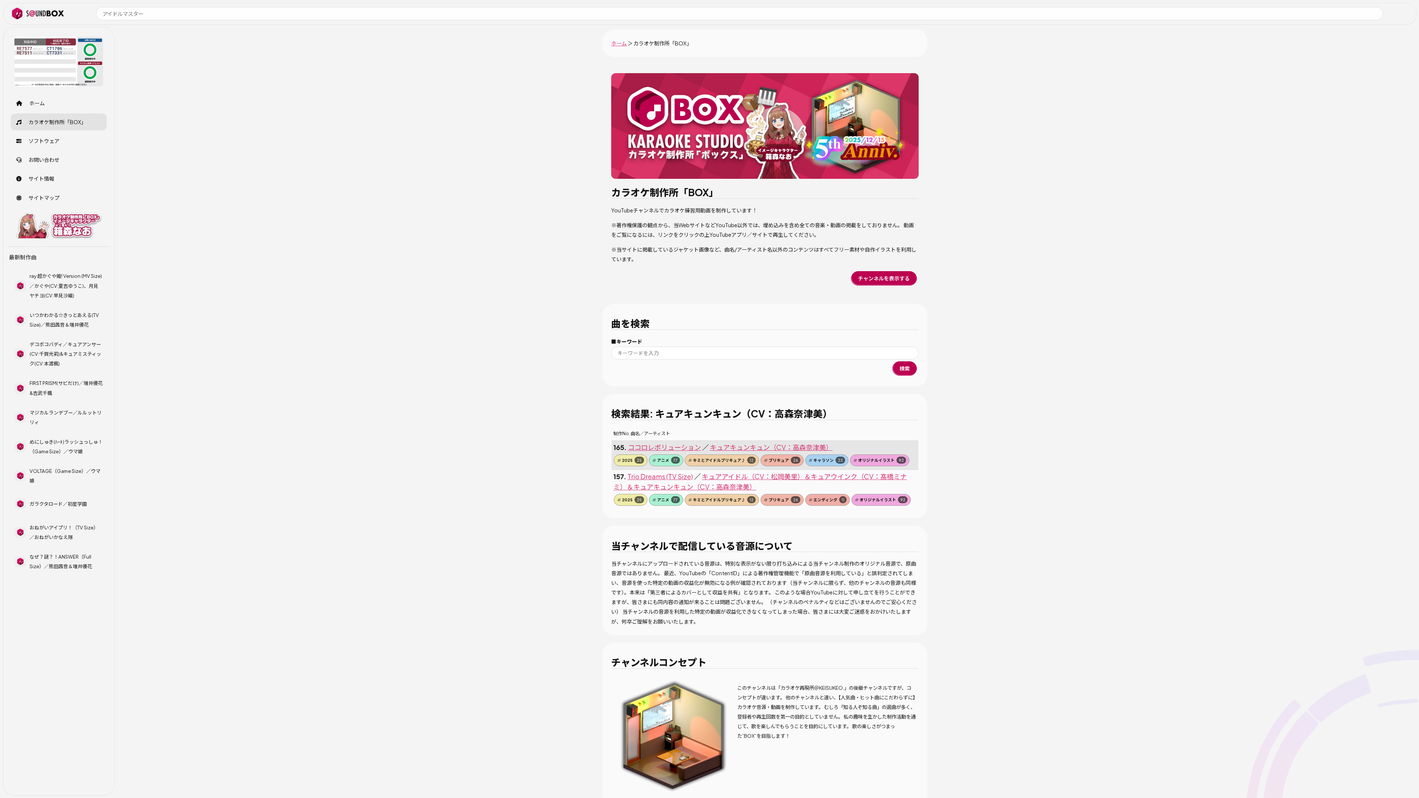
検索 (904, 368)
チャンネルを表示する (884, 278)
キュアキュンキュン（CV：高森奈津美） (771, 447)
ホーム (619, 43)
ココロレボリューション (664, 447)
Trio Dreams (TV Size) (660, 476)
